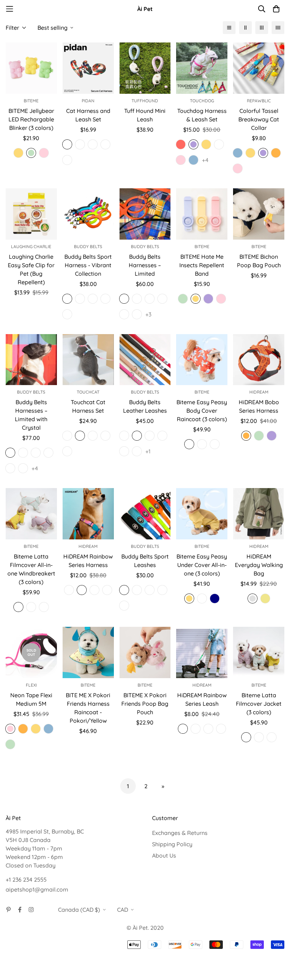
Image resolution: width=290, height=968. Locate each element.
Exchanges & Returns (180, 832)
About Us (164, 855)
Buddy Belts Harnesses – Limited (145, 265)
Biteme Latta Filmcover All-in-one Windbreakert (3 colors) (31, 569)
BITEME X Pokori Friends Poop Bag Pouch (144, 704)
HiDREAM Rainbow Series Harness (88, 560)
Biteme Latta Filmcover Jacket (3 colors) (259, 704)
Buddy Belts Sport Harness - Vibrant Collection (88, 265)
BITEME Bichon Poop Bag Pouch (259, 261)
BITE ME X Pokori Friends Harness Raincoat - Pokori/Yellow (88, 708)
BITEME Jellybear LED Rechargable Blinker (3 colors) (31, 119)
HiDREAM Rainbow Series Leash (202, 699)
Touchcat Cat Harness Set (88, 406)
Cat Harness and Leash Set (88, 115)
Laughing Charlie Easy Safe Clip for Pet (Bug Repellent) (31, 269)
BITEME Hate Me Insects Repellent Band (201, 265)
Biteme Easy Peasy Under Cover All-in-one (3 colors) (201, 565)
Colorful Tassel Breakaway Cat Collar (258, 119)
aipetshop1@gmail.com (37, 889)
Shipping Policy (172, 844)
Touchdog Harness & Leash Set (202, 115)
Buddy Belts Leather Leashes (145, 406)
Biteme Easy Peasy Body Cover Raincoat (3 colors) (201, 411)
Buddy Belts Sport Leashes (145, 560)
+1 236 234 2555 (26, 879)
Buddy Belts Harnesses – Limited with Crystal (31, 415)
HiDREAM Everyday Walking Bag (259, 565)
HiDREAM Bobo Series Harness (259, 406)
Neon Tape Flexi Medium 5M (31, 699)
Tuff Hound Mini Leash (145, 115)
